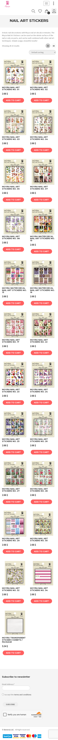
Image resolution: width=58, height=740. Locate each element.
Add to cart (13, 100)
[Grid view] (48, 46)
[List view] (54, 46)
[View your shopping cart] (47, 10)
